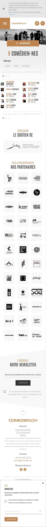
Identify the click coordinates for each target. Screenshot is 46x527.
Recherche (42, 23)
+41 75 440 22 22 (23, 458)
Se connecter (37, 23)
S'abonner (23, 383)
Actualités (26, 66)
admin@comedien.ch (23, 460)
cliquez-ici (12, 14)
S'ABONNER (11, 519)
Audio (16, 66)
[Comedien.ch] (19, 23)
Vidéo (8, 66)
